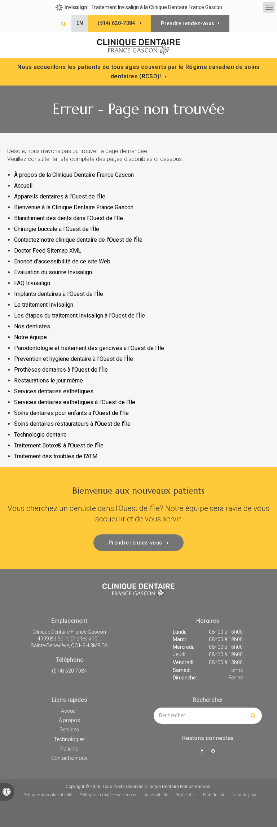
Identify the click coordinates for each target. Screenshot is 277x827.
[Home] (138, 47)
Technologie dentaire (40, 434)
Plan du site (214, 794)
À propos (69, 720)
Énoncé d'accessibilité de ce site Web (62, 261)
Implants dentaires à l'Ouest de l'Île (58, 293)
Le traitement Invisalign (43, 304)
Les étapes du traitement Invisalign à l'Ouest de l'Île (79, 315)
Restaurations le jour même (48, 380)
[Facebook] (203, 751)
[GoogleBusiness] (212, 751)
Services (69, 729)
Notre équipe (30, 337)
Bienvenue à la (73, 207)
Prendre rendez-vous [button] (187, 23)
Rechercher (185, 794)
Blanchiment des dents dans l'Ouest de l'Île (68, 218)
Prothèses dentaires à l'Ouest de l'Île (61, 369)
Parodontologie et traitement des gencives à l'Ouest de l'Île (89, 348)
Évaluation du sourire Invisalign (53, 272)
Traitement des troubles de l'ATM (55, 456)
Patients (69, 749)
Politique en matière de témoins (108, 794)
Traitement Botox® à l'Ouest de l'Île (59, 445)
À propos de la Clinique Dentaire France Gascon (74, 174)
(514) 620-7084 (69, 671)
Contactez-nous (69, 758)
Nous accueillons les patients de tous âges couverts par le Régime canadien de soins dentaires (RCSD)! (138, 72)
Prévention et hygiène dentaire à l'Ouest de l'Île (73, 358)
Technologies (69, 739)
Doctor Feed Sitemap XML (47, 250)
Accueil (23, 185)
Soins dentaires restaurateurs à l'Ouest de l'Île (72, 423)
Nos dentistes (32, 326)
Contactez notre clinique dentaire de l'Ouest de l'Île (79, 239)
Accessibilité (156, 794)
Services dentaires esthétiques (53, 391)
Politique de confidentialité (47, 794)
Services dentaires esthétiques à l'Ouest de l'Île (74, 402)
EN (79, 23)
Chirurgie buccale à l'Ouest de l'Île (56, 229)
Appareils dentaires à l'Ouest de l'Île (59, 196)
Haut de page (244, 794)
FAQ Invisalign (32, 283)
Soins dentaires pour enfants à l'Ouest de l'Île (71, 413)
